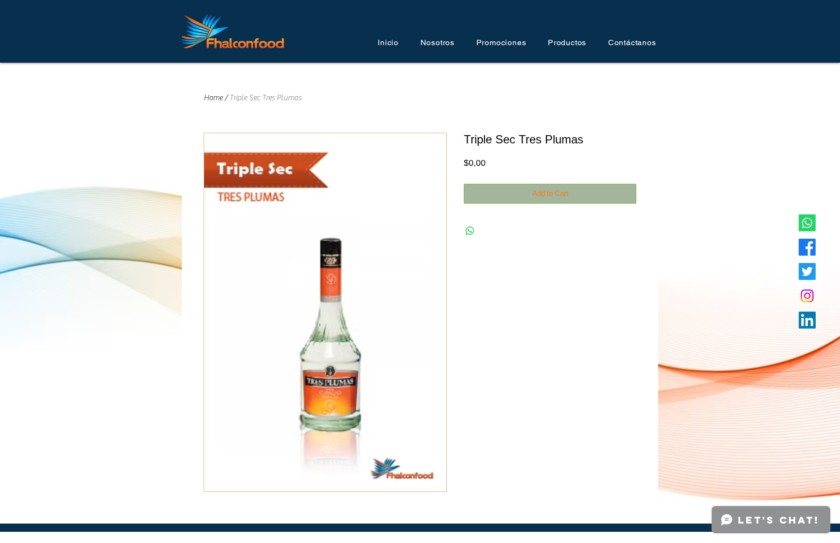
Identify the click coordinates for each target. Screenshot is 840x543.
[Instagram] (807, 295)
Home (213, 97)
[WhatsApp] (807, 222)
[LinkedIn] (807, 320)
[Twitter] (807, 271)
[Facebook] (807, 247)
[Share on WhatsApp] (470, 231)
